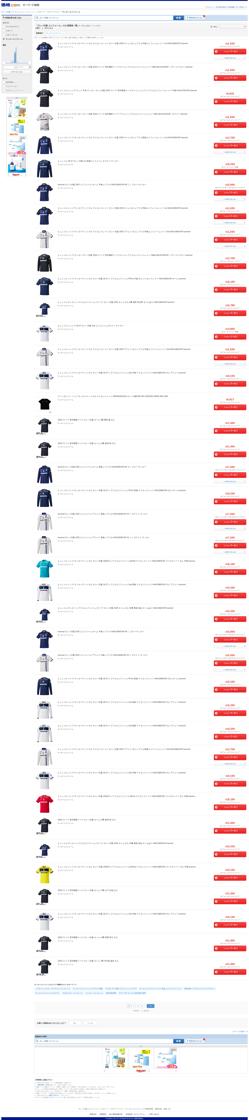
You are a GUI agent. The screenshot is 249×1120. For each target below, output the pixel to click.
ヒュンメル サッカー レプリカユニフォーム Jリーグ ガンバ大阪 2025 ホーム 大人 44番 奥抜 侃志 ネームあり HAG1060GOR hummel (115, 608)
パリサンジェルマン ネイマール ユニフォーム (52, 989)
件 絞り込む (17, 72)
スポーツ (9, 31)
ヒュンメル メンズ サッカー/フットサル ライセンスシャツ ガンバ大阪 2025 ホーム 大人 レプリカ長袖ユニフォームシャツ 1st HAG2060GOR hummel (123, 137)
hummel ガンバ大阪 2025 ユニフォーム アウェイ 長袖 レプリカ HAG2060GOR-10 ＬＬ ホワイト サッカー (104, 537)
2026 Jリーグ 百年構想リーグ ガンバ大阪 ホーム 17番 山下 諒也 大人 (88, 890)
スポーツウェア (12, 35)
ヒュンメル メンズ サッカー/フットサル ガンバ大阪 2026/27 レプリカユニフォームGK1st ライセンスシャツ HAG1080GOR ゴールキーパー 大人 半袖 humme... (127, 796)
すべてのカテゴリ (12, 27)
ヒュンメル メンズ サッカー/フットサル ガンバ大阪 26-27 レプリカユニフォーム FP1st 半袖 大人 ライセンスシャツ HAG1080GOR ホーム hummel (122, 278)
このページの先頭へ (238, 1031)
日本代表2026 (111, 993)
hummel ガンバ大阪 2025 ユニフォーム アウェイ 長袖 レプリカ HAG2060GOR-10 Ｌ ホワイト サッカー (103, 514)
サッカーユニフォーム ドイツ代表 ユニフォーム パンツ (160, 989)
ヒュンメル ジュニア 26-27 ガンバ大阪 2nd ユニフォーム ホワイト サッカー (91, 326)
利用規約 (103, 1114)
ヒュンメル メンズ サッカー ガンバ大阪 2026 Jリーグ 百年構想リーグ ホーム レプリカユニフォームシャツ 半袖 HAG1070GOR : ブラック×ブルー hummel (125, 67)
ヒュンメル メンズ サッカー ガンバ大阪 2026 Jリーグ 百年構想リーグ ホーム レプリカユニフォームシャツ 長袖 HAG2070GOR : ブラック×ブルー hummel (125, 255)
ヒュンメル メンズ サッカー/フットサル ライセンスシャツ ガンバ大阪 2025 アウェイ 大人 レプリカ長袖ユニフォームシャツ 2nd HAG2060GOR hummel (124, 749)
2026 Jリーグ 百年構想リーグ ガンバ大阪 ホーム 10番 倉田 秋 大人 (87, 443)
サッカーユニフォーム (54, 33)
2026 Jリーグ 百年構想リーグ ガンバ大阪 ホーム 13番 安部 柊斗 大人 (88, 937)
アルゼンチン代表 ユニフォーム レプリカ (121, 989)
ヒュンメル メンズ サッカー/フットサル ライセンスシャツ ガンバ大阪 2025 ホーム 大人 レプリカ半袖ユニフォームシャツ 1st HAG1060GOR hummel (123, 43)
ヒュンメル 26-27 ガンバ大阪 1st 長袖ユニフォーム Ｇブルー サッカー (88, 161)
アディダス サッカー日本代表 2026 (132, 993)
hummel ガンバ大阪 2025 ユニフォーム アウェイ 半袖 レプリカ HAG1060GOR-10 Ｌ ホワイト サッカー (103, 655)
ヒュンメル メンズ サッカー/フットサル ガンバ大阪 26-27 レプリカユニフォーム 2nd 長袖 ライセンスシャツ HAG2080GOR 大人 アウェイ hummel (122, 584)
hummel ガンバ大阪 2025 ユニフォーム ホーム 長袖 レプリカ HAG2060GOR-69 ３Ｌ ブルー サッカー (102, 467)
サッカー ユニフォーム (94, 993)
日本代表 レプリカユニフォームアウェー (199, 989)
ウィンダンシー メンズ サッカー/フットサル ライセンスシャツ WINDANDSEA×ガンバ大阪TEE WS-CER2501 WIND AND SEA (113, 396)
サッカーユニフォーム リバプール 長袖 (88, 989)
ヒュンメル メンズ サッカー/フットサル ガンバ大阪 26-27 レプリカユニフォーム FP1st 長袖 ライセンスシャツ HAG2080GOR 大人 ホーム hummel (122, 490)
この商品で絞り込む (229, 58)
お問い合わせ (154, 1114)
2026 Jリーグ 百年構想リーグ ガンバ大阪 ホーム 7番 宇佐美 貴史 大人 (88, 961)
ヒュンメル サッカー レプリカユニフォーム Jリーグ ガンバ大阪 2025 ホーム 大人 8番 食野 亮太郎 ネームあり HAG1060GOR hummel (116, 302)
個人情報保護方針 (116, 1114)
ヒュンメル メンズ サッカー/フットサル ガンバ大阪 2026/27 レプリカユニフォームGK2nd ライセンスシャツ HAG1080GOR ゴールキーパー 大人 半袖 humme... (127, 867)
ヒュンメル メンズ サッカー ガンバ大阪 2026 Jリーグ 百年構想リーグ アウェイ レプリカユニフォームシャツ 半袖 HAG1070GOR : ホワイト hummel (122, 114)
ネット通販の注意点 (51, 1095)
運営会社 (93, 1114)
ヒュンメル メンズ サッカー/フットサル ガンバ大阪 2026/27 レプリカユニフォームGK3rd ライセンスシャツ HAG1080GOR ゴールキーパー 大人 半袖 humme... (127, 561)
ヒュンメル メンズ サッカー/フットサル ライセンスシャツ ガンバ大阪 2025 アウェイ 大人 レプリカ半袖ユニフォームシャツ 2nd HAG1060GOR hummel (124, 231)
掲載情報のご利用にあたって (47, 1085)
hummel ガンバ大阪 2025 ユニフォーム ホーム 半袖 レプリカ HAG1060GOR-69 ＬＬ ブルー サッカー (102, 184)
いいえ (90, 1023)
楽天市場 (10, 82)
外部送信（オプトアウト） (136, 1114)
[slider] (3, 62)
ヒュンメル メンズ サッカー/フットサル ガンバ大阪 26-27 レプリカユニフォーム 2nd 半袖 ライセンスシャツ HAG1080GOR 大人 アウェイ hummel (122, 373)
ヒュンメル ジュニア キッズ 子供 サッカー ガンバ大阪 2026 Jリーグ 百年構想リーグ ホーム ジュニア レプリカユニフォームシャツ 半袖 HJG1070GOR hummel (127, 90)
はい (75, 1023)
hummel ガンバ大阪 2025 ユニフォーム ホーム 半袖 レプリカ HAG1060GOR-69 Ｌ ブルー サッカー (101, 631)
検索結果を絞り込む (196, 18)
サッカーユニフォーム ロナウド (47, 993)
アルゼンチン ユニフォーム (72, 993)
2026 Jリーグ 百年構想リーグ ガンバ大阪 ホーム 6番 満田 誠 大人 (86, 420)
